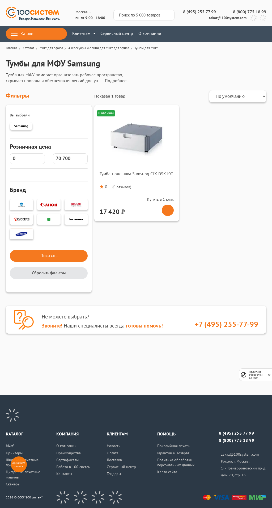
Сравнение (231, 33)
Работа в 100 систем (73, 467)
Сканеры (13, 484)
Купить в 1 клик (160, 199)
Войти (215, 33)
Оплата (112, 453)
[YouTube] (80, 497)
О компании (149, 33)
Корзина (263, 33)
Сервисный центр (116, 33)
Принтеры (14, 453)
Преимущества (68, 453)
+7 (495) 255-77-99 (226, 324)
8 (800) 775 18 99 (249, 12)
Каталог (27, 33)
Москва (81, 12)
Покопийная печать (173, 446)
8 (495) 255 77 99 (199, 12)
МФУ (10, 446)
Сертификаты (67, 460)
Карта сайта (167, 472)
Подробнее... (117, 80)
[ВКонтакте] (63, 497)
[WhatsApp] (263, 18)
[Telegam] (98, 497)
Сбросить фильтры (49, 273)
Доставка (114, 460)
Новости (114, 446)
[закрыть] (269, 374)
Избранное (247, 33)
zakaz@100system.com (227, 18)
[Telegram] (253, 18)
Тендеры (114, 474)
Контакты (64, 474)
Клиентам (81, 33)
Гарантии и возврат (173, 453)
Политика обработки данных (255, 374)
